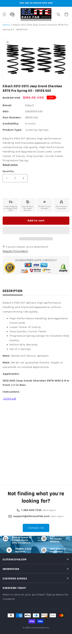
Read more (10, 164)
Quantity (8, 171)
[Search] (58, 14)
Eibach (29, 105)
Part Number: (12, 117)
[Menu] (4, 14)
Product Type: (12, 129)
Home (6, 24)
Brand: (7, 105)
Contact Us (36, 527)
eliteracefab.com (40, 627)
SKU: (6, 111)
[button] (36, 230)
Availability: (11, 123)
